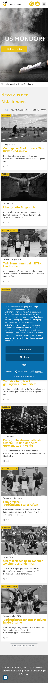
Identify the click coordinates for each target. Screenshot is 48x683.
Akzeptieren (24, 349)
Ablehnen (25, 357)
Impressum (37, 667)
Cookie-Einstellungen (35, 671)
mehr (24, 364)
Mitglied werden (14, 49)
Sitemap (25, 674)
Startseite (5, 84)
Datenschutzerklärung (12, 671)
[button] (44, 4)
